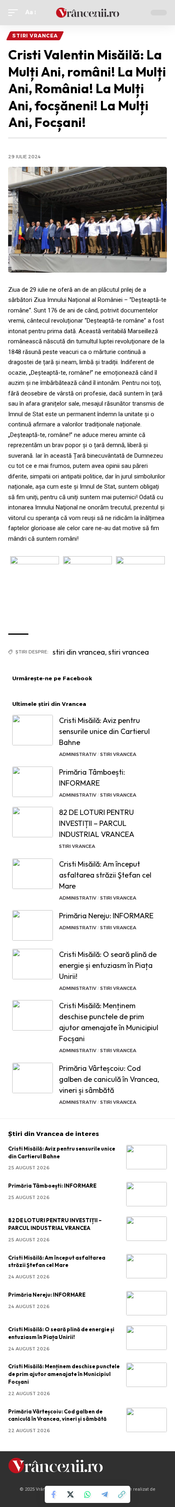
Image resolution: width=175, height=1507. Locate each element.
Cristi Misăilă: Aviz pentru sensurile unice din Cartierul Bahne (104, 731)
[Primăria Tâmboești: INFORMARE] (32, 782)
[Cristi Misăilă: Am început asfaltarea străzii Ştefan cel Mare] (32, 873)
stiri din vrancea (78, 652)
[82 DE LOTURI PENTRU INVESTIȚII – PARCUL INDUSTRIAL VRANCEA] (32, 822)
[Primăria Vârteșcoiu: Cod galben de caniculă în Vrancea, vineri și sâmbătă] (32, 1078)
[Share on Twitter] (70, 1494)
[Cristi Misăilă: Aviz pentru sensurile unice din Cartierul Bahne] (32, 730)
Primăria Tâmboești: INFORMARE (52, 1185)
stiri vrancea (128, 652)
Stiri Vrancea (35, 36)
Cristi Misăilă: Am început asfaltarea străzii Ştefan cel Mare (105, 875)
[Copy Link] (121, 1494)
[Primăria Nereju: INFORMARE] (32, 925)
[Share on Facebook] (53, 1494)
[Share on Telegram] (104, 1494)
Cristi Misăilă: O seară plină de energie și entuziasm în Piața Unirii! (108, 965)
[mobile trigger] (15, 12)
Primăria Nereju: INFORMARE (106, 915)
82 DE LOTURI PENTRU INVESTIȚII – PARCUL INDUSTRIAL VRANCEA (96, 823)
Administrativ (77, 754)
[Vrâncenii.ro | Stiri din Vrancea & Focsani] (87, 12)
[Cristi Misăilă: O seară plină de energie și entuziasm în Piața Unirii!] (32, 964)
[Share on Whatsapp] (87, 1494)
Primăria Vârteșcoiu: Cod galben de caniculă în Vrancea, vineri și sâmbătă (109, 1079)
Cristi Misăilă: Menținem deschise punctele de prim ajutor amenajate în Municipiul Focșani (64, 1374)
